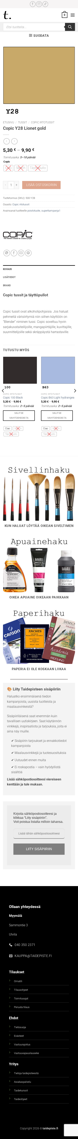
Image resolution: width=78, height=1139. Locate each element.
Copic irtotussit (42, 122)
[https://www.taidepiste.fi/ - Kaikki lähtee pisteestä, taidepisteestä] (14, 15)
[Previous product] (14, 141)
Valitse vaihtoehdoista (19, 415)
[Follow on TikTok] (45, 4)
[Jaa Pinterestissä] (28, 253)
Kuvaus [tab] (7, 269)
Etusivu (8, 122)
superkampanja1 (50, 210)
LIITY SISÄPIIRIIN (39, 849)
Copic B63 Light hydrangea (57, 397)
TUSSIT (22, 122)
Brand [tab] (7, 285)
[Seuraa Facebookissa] (33, 4)
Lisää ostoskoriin (41, 185)
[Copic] (18, 235)
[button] (64, 15)
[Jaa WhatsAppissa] (6, 253)
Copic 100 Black (13, 397)
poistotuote (33, 210)
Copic (6, 161)
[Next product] (6, 141)
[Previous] (3, 399)
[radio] (8, 168)
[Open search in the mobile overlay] (39, 27)
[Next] (74, 399)
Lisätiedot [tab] (9, 277)
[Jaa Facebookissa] (14, 253)
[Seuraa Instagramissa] (39, 4)
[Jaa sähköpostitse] (21, 253)
